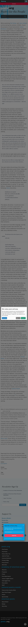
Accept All (23, 318)
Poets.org (3, 1)
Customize (4, 318)
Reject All (18, 318)
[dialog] (14, 313)
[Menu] (26, 1)
